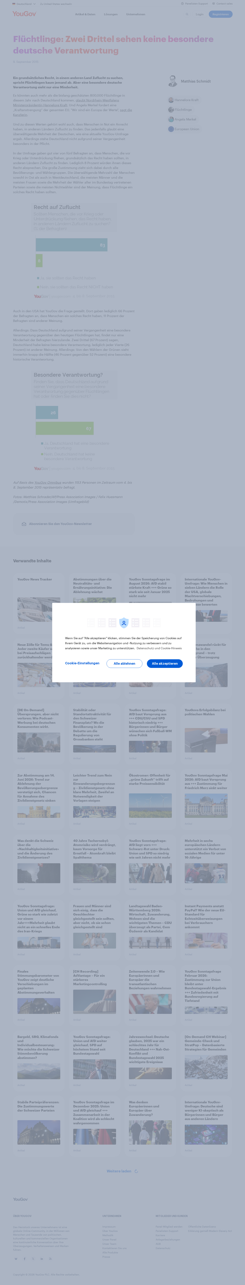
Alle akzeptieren (165, 663)
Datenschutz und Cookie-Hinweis (159, 648)
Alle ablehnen (124, 663)
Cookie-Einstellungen (82, 663)
